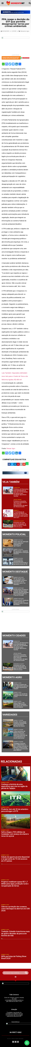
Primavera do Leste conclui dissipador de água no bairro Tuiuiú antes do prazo (20, 525)
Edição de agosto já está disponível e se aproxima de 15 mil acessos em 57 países (15, 859)
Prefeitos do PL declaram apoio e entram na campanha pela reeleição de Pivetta (21, 602)
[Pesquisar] (26, 973)
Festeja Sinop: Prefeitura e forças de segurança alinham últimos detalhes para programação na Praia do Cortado (21, 592)
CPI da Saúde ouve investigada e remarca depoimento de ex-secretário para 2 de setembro (20, 581)
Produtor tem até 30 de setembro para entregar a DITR (21, 695)
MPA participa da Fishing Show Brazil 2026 (13, 957)
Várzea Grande (17, 499)
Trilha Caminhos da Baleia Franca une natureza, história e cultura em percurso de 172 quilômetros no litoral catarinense (20, 734)
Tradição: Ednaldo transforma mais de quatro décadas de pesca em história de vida (15, 933)
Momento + (16, 510)
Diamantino (17, 487)
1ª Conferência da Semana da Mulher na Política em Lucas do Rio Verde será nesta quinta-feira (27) (21, 514)
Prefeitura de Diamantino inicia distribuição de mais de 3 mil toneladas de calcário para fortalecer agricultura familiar (21, 492)
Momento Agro (24, 31)
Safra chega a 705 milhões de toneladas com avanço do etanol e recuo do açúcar (21, 705)
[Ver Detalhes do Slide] (15, 12)
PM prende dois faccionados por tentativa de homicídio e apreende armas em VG (21, 562)
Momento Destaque (19, 577)
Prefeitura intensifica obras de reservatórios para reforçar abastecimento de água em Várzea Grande (20, 503)
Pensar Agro (10, 448)
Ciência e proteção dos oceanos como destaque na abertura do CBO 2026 (15, 909)
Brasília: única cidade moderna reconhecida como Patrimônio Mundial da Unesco (20, 724)
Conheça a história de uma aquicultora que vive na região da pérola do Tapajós (21, 687)
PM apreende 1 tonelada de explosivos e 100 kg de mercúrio (21, 552)
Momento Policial (18, 540)
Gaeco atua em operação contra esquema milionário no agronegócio (21, 544)
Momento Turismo (18, 720)
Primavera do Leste (19, 521)
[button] (2, 3)
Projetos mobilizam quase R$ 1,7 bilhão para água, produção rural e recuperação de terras (14, 884)
